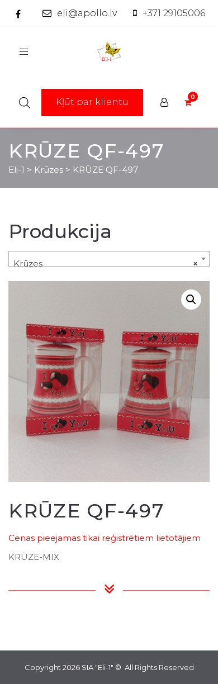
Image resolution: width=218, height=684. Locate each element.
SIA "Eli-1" (97, 667)
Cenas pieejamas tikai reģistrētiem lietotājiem (104, 538)
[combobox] (109, 259)
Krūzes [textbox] (105, 263)
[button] (191, 299)
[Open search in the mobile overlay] (24, 102)
